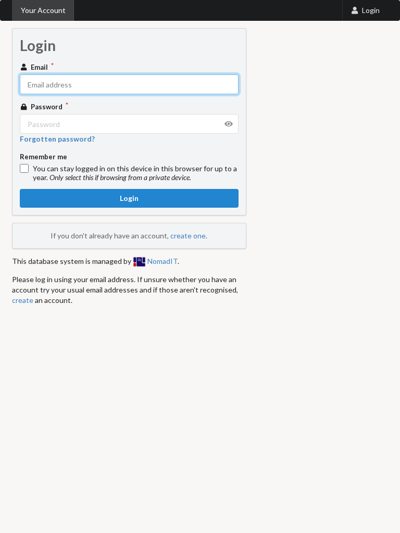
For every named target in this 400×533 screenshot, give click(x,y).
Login (371, 10)
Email (39, 67)
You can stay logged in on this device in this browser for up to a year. (135, 173)
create (22, 300)
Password (46, 107)
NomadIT (162, 261)
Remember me (43, 157)
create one (188, 235)
